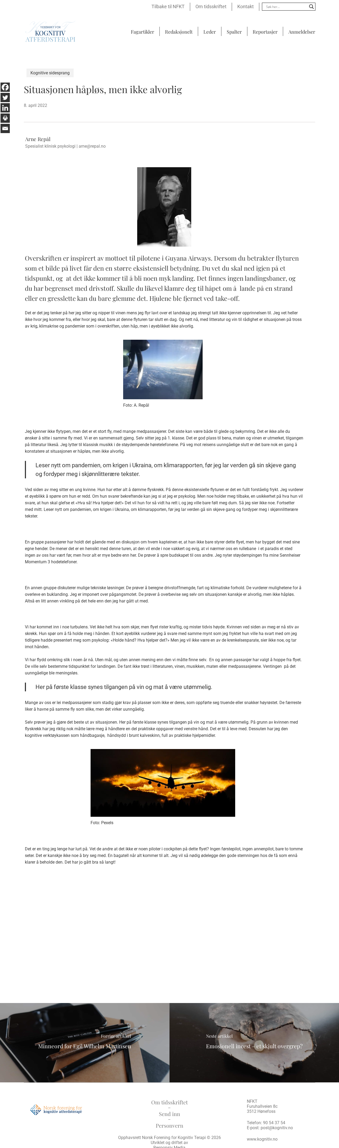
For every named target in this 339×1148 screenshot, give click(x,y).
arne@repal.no (92, 146)
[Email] (5, 128)
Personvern (169, 1125)
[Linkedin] (5, 107)
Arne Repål (37, 138)
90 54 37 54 (274, 1122)
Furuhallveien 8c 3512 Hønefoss (262, 1109)
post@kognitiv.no (277, 1127)
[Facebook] (5, 87)
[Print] (5, 118)
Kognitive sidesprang (50, 72)
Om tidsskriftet (169, 1102)
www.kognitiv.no (262, 1139)
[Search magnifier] (311, 6)
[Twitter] (5, 97)
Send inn (169, 1113)
